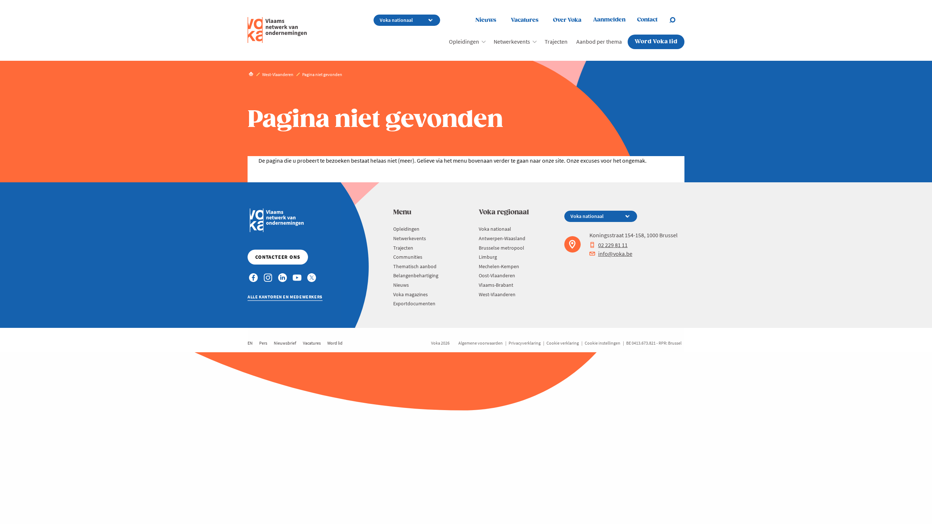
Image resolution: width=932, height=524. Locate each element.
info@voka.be (615, 253)
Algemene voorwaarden (480, 343)
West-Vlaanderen (497, 294)
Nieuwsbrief (285, 343)
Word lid (335, 343)
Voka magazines (410, 294)
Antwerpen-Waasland (502, 238)
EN (250, 343)
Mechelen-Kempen (499, 266)
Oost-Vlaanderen (497, 275)
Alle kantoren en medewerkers (285, 296)
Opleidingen (464, 41)
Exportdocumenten (414, 303)
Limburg (488, 257)
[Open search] (676, 20)
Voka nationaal (495, 229)
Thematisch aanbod (415, 266)
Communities (407, 257)
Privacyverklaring (525, 343)
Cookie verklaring (562, 343)
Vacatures (524, 20)
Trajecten (556, 41)
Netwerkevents (512, 41)
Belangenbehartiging (415, 275)
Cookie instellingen (602, 343)
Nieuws (485, 20)
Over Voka (567, 20)
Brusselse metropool (501, 248)
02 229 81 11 (613, 245)
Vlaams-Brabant (496, 285)
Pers (263, 343)
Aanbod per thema (599, 41)
